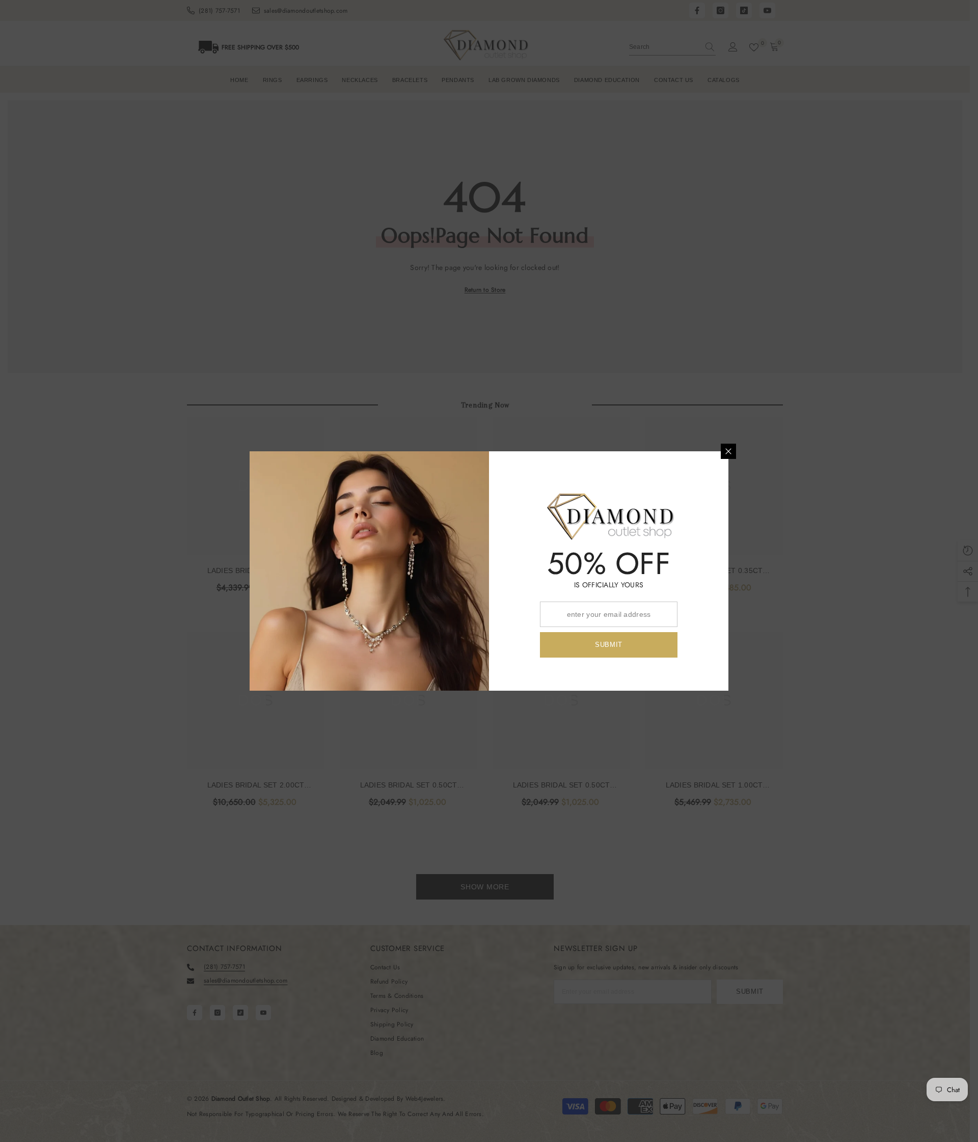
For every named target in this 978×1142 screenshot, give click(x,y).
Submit (608, 644)
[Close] (728, 451)
